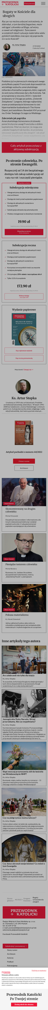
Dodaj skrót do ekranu (24, 1004)
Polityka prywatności (39, 970)
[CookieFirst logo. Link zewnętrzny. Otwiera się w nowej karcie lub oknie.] (6, 973)
